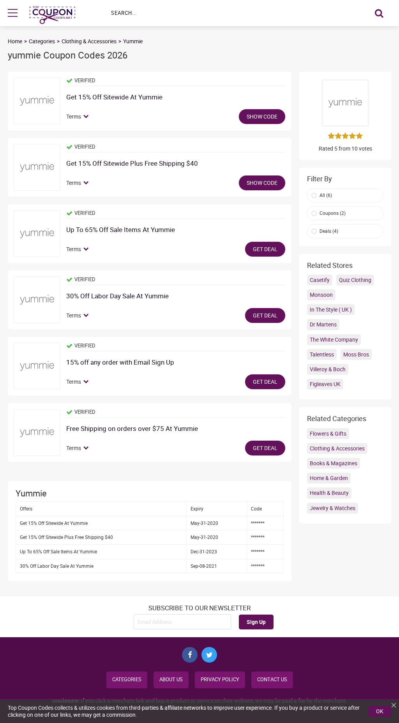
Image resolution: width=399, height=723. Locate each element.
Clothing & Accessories (89, 41)
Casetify (320, 280)
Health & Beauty (329, 492)
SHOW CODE (262, 116)
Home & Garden (329, 478)
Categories (42, 41)
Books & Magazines (333, 463)
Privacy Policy (220, 679)
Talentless (322, 354)
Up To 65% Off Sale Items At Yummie (120, 230)
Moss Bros (356, 354)
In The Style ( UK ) (331, 309)
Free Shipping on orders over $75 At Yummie (132, 428)
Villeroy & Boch (328, 369)
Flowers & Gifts (328, 433)
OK (379, 711)
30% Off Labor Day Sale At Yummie (117, 296)
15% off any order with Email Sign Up (120, 362)
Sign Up (256, 622)
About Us (171, 679)
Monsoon (321, 294)
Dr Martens (323, 324)
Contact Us (272, 679)
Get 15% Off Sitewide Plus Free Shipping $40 (132, 163)
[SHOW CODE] (37, 101)
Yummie (133, 41)
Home (15, 41)
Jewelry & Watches (332, 508)
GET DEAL (265, 249)
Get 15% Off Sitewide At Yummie (114, 97)
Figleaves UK (325, 384)
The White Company (334, 339)
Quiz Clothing (355, 280)
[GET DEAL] (37, 233)
